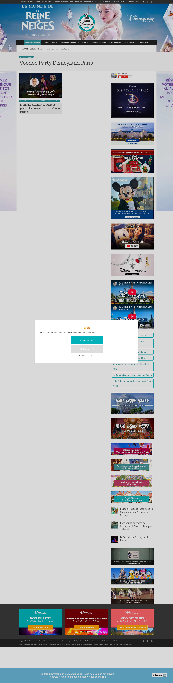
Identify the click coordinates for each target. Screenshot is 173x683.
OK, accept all (87, 340)
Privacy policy (86, 355)
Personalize (87, 349)
